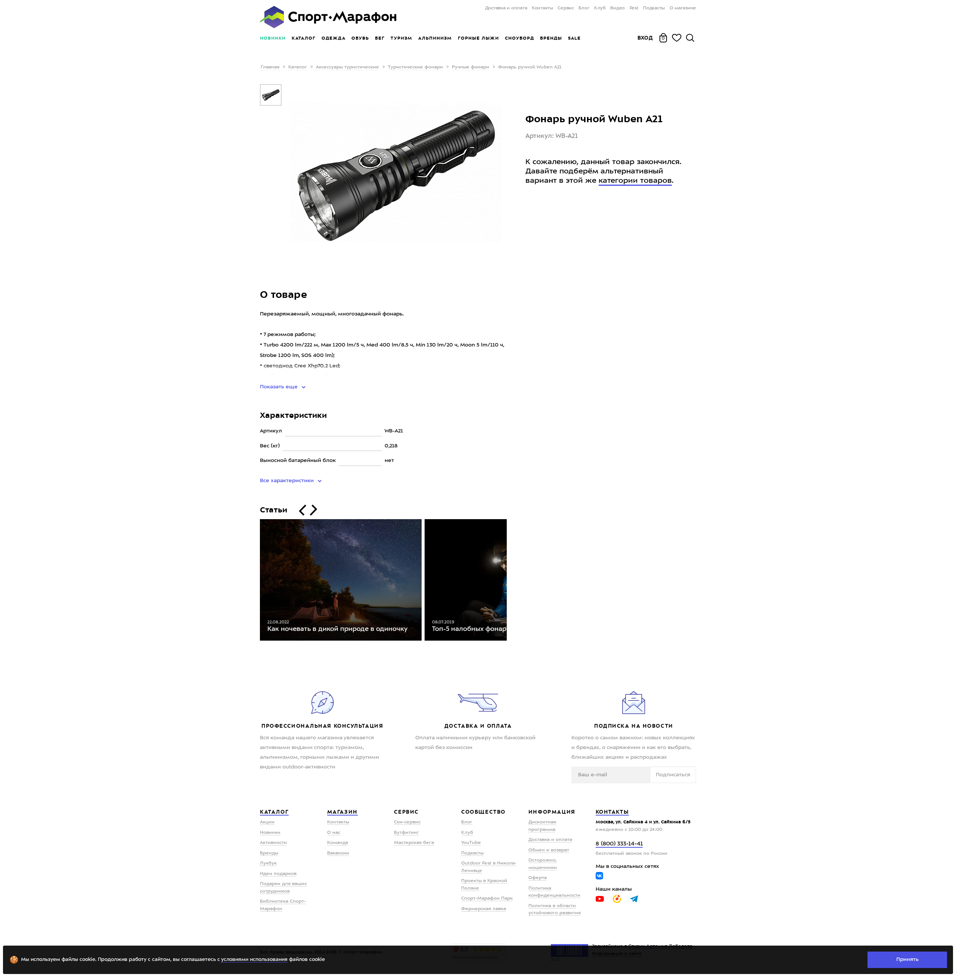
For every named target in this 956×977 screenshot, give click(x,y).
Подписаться (673, 774)
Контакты (542, 8)
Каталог (304, 38)
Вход (645, 38)
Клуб (600, 8)
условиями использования (254, 959)
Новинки (273, 38)
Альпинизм (435, 38)
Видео (617, 8)
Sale (574, 38)
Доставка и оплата (506, 8)
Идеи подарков (278, 874)
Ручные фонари (470, 67)
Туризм (401, 38)
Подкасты (654, 8)
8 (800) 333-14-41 (619, 844)
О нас (333, 832)
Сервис (566, 8)
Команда (337, 843)
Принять (907, 959)
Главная (270, 67)
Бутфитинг (406, 832)
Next (512, 581)
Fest (634, 8)
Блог (583, 8)
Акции (267, 822)
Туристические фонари (415, 67)
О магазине (683, 8)
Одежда (333, 38)
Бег (380, 38)
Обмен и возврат (548, 850)
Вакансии (338, 853)
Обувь (360, 38)
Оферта (537, 878)
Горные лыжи (478, 38)
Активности (273, 843)
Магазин (342, 812)
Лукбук (268, 863)
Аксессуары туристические (347, 67)
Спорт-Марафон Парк (487, 898)
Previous (254, 581)
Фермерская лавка (483, 909)
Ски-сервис (407, 822)
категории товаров (635, 181)
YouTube (471, 843)
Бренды (551, 38)
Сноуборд (519, 38)
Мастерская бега (414, 843)
